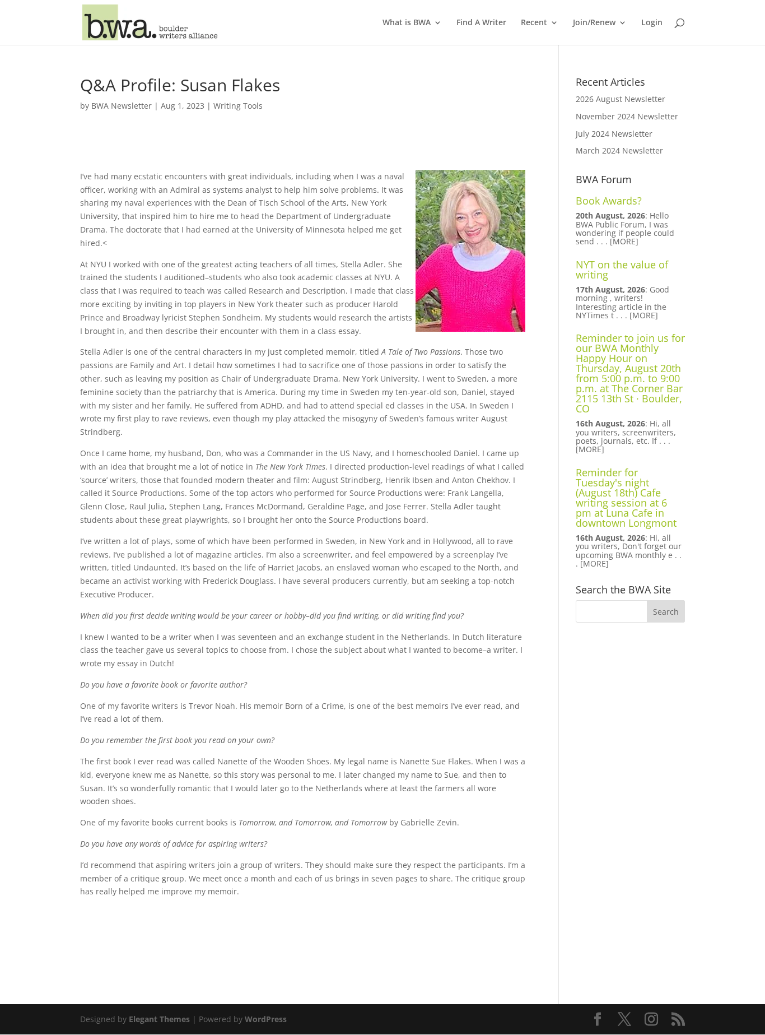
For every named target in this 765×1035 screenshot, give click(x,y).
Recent (534, 22)
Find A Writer (481, 22)
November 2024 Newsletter (627, 116)
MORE (624, 241)
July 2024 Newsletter (614, 133)
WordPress (266, 1019)
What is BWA (406, 22)
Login (652, 22)
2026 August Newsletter (620, 99)
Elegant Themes (159, 1019)
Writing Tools (238, 105)
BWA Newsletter (121, 105)
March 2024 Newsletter (619, 150)
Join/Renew (594, 22)
